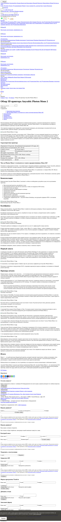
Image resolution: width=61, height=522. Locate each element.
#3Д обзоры (4, 370)
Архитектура (47, 45)
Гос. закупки (37, 5)
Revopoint (28, 77)
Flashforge (23, 49)
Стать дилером (30, 5)
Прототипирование (6, 45)
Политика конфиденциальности (9, 402)
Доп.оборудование (5, 84)
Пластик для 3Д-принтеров (44, 22)
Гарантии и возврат (15, 391)
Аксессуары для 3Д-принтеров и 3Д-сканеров (37, 23)
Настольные (4, 40)
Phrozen (37, 49)
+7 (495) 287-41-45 (8, 9)
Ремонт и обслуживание (26, 391)
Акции (45, 5)
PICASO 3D (42, 49)
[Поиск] (5, 18)
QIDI (51, 49)
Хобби (27, 45)
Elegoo (54, 49)
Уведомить (21, 455)
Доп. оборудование (25, 394)
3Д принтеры (4, 394)
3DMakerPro (11, 77)
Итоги (5, 119)
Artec (2, 77)
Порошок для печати (54, 81)
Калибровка (7, 115)
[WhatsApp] (12, 376)
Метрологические (18, 69)
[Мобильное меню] (2, 9)
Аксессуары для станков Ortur (17, 88)
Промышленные (11, 40)
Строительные (30, 40)
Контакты (49, 5)
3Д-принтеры (4, 22)
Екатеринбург (13, 3)
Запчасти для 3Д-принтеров (13, 24)
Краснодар (24, 3)
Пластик (30, 43)
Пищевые (36, 40)
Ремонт (24, 5)
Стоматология (14, 45)
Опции (9, 72)
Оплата (10, 5)
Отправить (3, 476)
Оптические (26, 69)
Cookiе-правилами (37, 514)
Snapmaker (28, 49)
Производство (32, 45)
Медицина (53, 45)
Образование (21, 45)
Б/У (46, 40)
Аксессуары (20, 43)
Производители (16, 388)
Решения (38, 394)
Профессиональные (21, 40)
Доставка (6, 5)
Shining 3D (23, 77)
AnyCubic (3, 49)
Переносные (10, 69)
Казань (19, 3)
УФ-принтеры (4, 85)
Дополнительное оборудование (29, 22)
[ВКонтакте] (1, 376)
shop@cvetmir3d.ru (5, 398)
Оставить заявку (19, 412)
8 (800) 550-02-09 (14, 14)
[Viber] (10, 376)
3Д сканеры (11, 394)
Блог (42, 5)
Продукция (3, 392)
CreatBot (18, 49)
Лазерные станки (5, 88)
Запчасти (25, 43)
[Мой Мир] (6, 376)
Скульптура (4, 47)
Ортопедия (28, 47)
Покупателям (4, 389)
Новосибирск (46, 3)
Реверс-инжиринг (18, 74)
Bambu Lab (9, 49)
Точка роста (24, 388)
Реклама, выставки (12, 47)
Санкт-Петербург (5, 3)
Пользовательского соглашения (34, 419)
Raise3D (48, 49)
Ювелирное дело (21, 47)
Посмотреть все (51, 40)
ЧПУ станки (17, 22)
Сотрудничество (8, 388)
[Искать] (16, 13)
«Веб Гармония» (22, 405)
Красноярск (30, 3)
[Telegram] (14, 376)
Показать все (4, 51)
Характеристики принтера (13, 111)
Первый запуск (7, 116)
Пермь (51, 3)
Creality (13, 49)
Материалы (3, 80)
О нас (2, 5)
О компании (3, 386)
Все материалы (4, 377)
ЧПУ (2, 86)
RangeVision (17, 77)
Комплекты (23, 24)
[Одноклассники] (3, 376)
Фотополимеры (37, 43)
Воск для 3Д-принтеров (19, 23)
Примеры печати (8, 117)
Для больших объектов (29, 74)
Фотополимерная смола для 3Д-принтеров (26, 81)
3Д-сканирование (17, 5)
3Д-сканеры (11, 22)
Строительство (40, 45)
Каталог (3, 20)
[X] (8, 376)
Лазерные (32, 69)
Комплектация (7, 113)
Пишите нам (4, 385)
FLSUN (33, 49)
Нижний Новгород (38, 3)
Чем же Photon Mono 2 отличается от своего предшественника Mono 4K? (25, 112)
